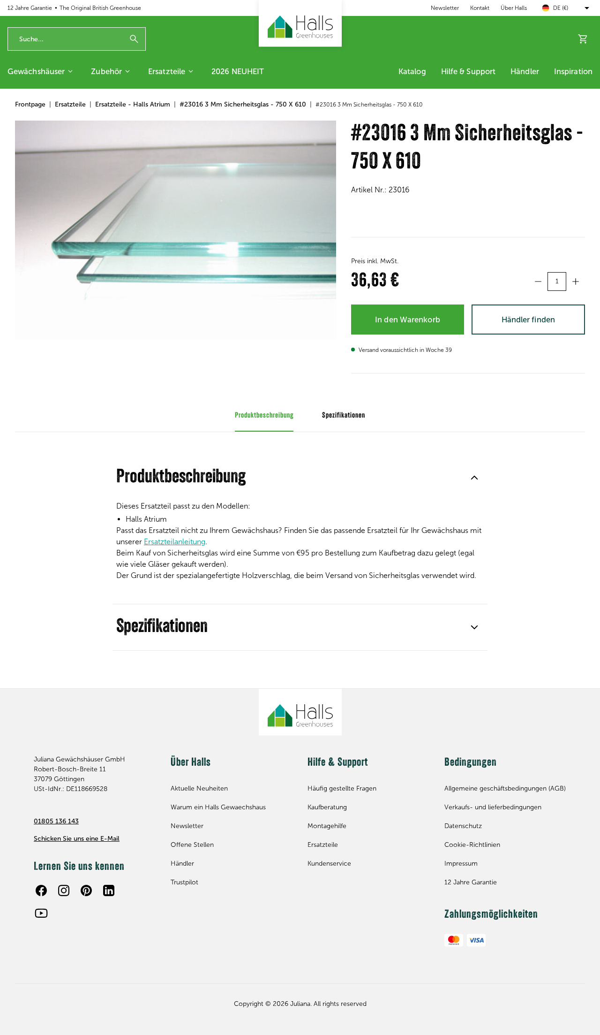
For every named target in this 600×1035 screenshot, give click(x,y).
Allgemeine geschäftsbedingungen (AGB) (505, 788)
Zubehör (106, 71)
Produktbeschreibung (181, 477)
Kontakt (479, 8)
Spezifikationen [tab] (343, 415)
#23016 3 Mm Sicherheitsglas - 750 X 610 (243, 104)
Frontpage (30, 104)
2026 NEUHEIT (237, 71)
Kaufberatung (327, 807)
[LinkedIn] (108, 890)
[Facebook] (41, 890)
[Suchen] (134, 39)
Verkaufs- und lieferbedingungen (492, 807)
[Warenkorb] (583, 39)
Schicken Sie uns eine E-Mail (77, 839)
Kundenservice (329, 864)
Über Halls (514, 8)
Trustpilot (184, 882)
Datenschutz (463, 826)
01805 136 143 (56, 821)
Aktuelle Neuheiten (199, 788)
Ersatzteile (166, 71)
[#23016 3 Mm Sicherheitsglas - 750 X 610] (175, 230)
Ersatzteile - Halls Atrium (132, 104)
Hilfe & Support (468, 71)
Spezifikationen (162, 627)
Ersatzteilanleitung (174, 541)
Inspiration (573, 71)
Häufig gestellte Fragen (342, 788)
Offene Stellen (192, 845)
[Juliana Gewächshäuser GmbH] (300, 23)
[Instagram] (63, 890)
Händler (524, 71)
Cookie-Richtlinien (472, 845)
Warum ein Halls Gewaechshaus (218, 807)
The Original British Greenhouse (100, 8)
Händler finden (528, 319)
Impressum (461, 864)
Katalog (412, 71)
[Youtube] (41, 913)
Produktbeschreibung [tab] (264, 415)
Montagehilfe (327, 826)
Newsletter (445, 8)
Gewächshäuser (36, 71)
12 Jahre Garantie (470, 882)
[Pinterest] (86, 890)
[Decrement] (538, 281)
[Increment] (575, 281)
